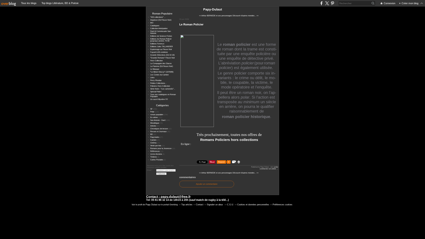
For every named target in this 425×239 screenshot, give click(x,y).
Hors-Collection (156, 61)
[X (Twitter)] (327, 3)
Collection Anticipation (159, 28)
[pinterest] (332, 3)
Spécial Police (155, 92)
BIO (151, 23)
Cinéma (153, 143)
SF (151, 109)
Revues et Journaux (158, 131)
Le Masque (154, 69)
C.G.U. (230, 204)
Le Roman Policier (191, 24)
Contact (199, 204)
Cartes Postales (156, 160)
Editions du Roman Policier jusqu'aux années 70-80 (161, 40)
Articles (153, 126)
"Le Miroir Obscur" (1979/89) (161, 72)
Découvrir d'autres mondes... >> (245, 16)
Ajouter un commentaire (206, 184)
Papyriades (154, 137)
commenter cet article (268, 169)
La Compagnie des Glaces (161, 63)
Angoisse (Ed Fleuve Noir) (160, 20)
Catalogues (154, 26)
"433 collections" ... (158, 17)
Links (152, 78)
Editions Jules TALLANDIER (161, 46)
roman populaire (156, 115)
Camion (153, 140)
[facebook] (321, 3)
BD (151, 134)
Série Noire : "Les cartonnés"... (162, 89)
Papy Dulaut (151, 204)
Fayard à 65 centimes (159, 52)
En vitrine (154, 117)
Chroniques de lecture (159, 129)
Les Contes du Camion (159, 75)
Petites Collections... (158, 83)
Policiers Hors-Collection (160, 86)
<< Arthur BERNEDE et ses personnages (215, 16)
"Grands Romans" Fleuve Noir (162, 58)
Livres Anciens (156, 154)
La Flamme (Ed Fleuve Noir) (161, 66)
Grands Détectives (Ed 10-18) (162, 55)
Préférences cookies (282, 204)
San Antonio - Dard (157, 120)
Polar (152, 112)
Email (149, 170)
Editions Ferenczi (157, 44)
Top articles (186, 204)
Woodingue (154, 123)
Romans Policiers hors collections (229, 140)
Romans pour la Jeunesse (160, 148)
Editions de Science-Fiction (161, 36)
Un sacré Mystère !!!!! (159, 99)
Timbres (153, 157)
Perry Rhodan (156, 80)
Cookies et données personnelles (253, 204)
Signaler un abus (215, 204)
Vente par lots (155, 146)
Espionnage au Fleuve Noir (161, 49)
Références (155, 151)
